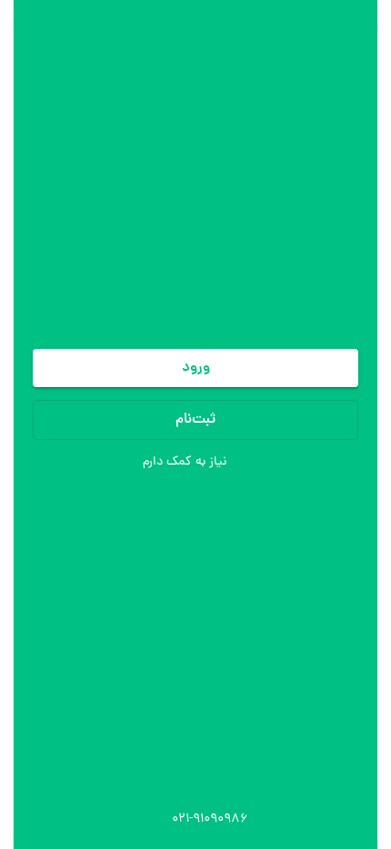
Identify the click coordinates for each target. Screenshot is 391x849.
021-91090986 (210, 819)
